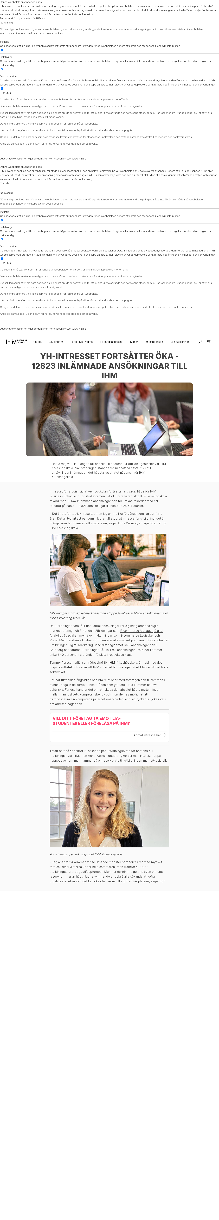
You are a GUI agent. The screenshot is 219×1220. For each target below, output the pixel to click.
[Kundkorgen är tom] (209, 342)
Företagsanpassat (111, 341)
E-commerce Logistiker (137, 635)
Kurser (134, 341)
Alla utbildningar (180, 341)
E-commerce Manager (136, 630)
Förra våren (124, 496)
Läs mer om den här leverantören (172, 137)
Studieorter (56, 341)
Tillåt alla (40, 18)
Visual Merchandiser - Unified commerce (79, 640)
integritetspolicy (25, 130)
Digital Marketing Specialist (87, 645)
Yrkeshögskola (154, 341)
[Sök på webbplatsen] (200, 342)
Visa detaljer (29, 18)
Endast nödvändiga (11, 18)
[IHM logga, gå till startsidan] (16, 342)
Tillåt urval (5, 92)
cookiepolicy (85, 14)
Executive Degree (81, 341)
